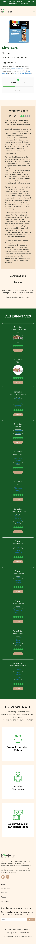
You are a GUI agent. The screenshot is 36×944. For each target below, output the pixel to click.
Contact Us (5, 901)
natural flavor (19, 73)
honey (13, 69)
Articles (4, 893)
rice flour (19, 69)
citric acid (28, 73)
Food (3, 884)
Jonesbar (18, 327)
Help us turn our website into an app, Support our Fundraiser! (18, 3)
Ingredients (5, 889)
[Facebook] (3, 877)
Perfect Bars (18, 631)
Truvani (18, 541)
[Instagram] (7, 877)
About (3, 897)
